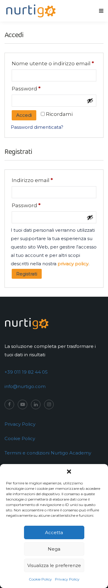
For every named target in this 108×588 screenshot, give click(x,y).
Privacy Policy (67, 579)
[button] (69, 472)
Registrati (26, 274)
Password (26, 89)
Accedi (24, 115)
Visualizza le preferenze (54, 565)
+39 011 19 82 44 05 (26, 372)
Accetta (54, 532)
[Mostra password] (90, 100)
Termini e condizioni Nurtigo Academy (47, 453)
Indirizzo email (32, 180)
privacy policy (73, 263)
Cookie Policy (40, 579)
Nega (54, 549)
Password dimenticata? (37, 127)
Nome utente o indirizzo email (53, 63)
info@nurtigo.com (25, 386)
